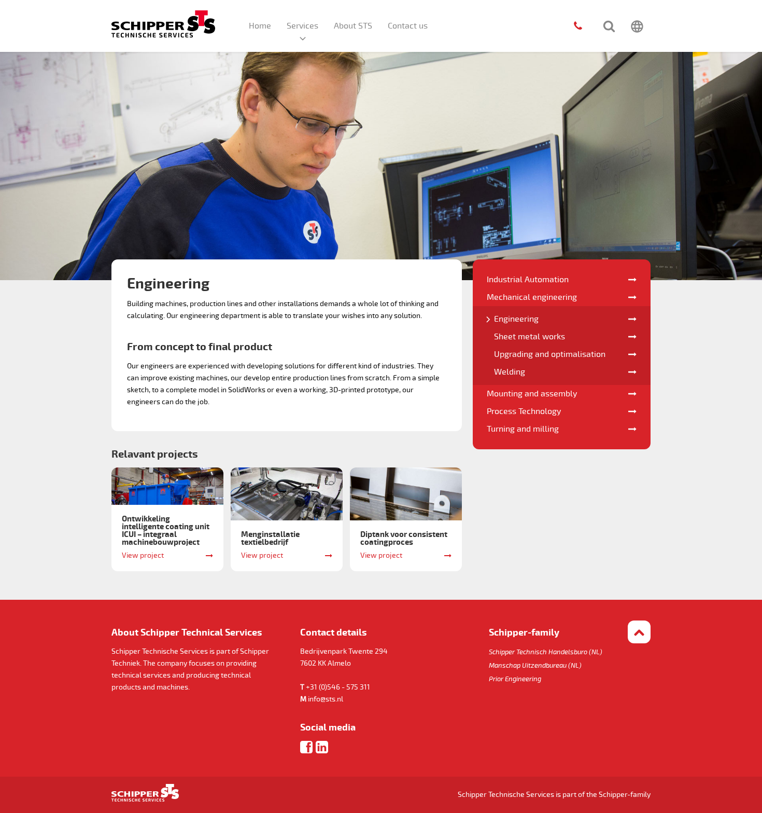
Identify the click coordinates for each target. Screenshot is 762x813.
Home (260, 26)
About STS (353, 26)
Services (302, 26)
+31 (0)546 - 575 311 (338, 687)
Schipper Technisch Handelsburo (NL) (545, 652)
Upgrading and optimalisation (549, 354)
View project (143, 555)
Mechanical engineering (532, 297)
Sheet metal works (529, 337)
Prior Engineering (515, 679)
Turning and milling (523, 429)
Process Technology (524, 411)
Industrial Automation (528, 279)
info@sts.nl (325, 699)
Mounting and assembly (532, 394)
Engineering (516, 319)
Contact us (408, 26)
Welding (509, 372)
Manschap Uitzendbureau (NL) (535, 666)
